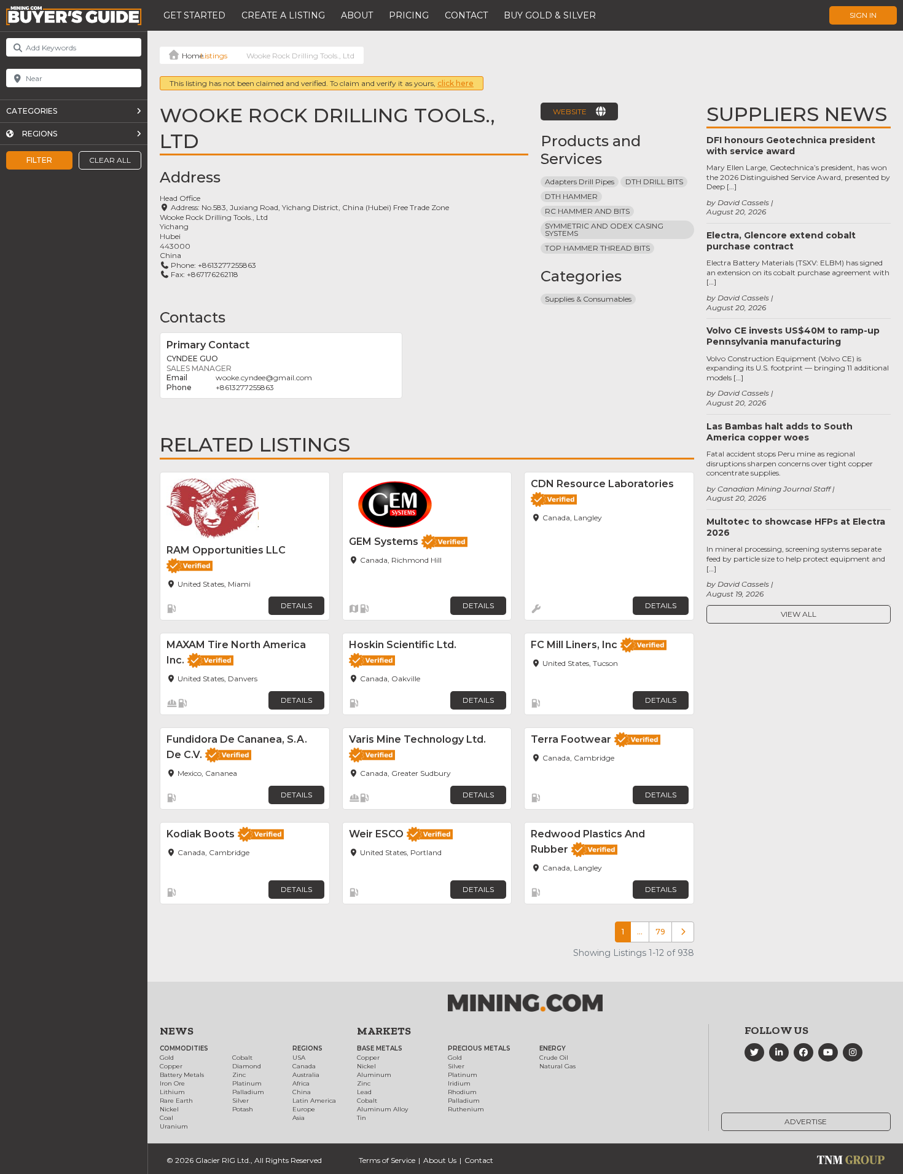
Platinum (247, 1083)
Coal (166, 1118)
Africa (301, 1083)
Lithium (172, 1092)
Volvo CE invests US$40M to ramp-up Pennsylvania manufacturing (793, 336)
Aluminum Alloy (382, 1109)
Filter (39, 160)
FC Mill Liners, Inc (574, 645)
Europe (303, 1109)
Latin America (314, 1101)
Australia (305, 1075)
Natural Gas (557, 1066)
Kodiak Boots (200, 834)
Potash (242, 1109)
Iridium (459, 1083)
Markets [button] (384, 1031)
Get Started (194, 15)
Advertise (805, 1121)
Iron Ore (172, 1083)
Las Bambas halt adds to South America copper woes (779, 432)
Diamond (246, 1066)
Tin (361, 1118)
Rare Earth (176, 1101)
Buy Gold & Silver (550, 15)
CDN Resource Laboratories (602, 484)
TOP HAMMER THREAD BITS (597, 247)
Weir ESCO (376, 834)
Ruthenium (466, 1109)
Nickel (169, 1109)
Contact (466, 15)
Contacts (192, 317)
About (357, 15)
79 (660, 931)
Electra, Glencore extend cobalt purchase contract (781, 241)
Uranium (174, 1126)
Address (190, 177)
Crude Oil (553, 1058)
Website (570, 111)
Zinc (239, 1075)
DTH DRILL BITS (654, 181)
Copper (171, 1066)
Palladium (248, 1092)
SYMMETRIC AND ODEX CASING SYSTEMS (605, 229)
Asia (298, 1118)
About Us (439, 1160)
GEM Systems (383, 541)
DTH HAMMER (571, 196)
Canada (304, 1066)
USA (298, 1058)
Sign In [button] (863, 15)
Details (296, 605)
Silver (240, 1101)
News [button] (177, 1031)
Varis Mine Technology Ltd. (417, 739)
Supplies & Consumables (588, 298)
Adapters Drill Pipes (579, 181)
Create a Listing (283, 15)
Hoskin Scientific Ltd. (402, 645)
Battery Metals (182, 1075)
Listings (213, 55)
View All (798, 614)
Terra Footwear (571, 739)
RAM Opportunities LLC (226, 550)
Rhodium (462, 1092)
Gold (167, 1058)
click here (455, 83)
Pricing (409, 15)
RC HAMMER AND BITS (587, 211)
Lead (364, 1092)
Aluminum (374, 1075)
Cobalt (242, 1058)
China (301, 1092)
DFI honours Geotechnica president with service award (790, 146)
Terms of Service (387, 1160)
